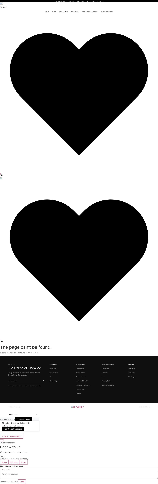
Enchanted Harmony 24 (83, 385)
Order (23, 462)
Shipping (104, 373)
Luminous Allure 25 (82, 381)
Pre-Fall (78, 393)
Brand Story (53, 368)
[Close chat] (2, 440)
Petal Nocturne (80, 373)
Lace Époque (80, 368)
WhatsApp (131, 377)
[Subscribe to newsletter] (43, 380)
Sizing (4, 462)
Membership (53, 381)
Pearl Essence (80, 389)
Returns (104, 377)
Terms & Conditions (108, 385)
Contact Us (105, 368)
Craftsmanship (53, 373)
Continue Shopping (13, 429)
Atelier (51, 377)
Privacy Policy (106, 381)
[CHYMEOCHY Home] (79, 407)
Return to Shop (24, 419)
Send (22, 482)
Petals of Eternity (81, 377)
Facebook (131, 373)
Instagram (131, 368)
